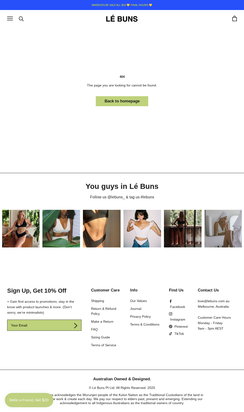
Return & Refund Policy (103, 311)
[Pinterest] (178, 326)
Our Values (138, 301)
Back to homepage (122, 101)
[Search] (21, 18)
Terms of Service (103, 345)
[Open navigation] (10, 18)
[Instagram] (178, 316)
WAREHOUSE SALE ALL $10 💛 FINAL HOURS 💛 (122, 5)
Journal (135, 309)
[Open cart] (234, 18)
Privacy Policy (140, 316)
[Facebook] (178, 304)
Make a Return (102, 321)
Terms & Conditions (144, 324)
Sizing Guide (100, 337)
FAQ (94, 329)
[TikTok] (176, 334)
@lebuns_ (116, 197)
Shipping (97, 301)
